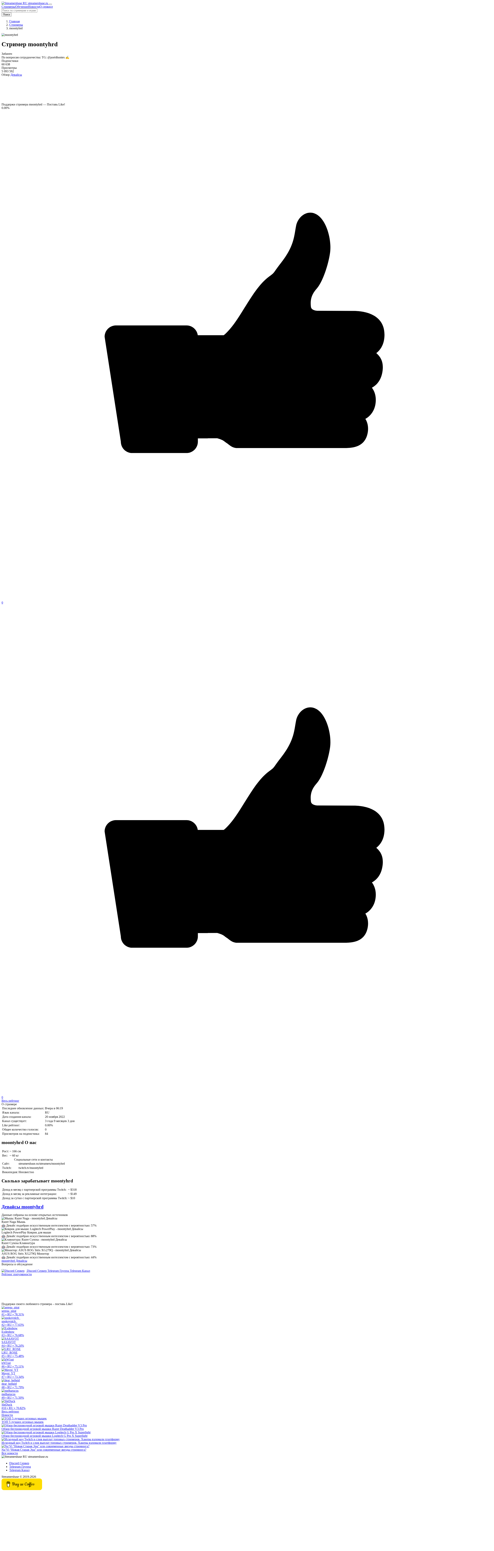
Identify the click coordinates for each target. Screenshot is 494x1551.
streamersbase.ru (38, 3)
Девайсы (16, 74)
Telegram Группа (58, 1270)
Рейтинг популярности (17, 1274)
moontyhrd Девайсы (14, 1260)
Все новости (10, 1453)
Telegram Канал (80, 1270)
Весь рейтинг (10, 1100)
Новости (7, 1415)
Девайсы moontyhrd (22, 1206)
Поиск (6, 14)
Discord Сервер (36, 1270)
